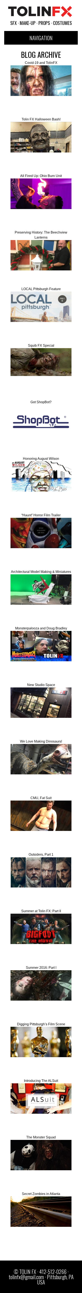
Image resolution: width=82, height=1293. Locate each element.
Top (72, 1283)
